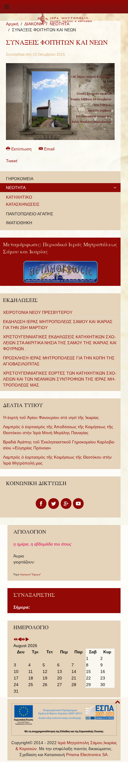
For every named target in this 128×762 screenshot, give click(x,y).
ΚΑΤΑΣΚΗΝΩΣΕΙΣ (23, 204)
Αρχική (12, 23)
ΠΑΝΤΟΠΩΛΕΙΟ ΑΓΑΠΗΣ (29, 213)
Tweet (11, 160)
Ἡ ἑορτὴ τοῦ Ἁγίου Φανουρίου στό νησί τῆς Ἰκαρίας (51, 417)
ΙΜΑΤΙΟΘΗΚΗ (19, 222)
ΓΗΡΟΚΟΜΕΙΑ (19, 178)
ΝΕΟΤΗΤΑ (16, 187)
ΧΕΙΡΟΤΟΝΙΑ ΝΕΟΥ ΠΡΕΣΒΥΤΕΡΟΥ (37, 312)
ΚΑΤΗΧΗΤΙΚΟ (19, 197)
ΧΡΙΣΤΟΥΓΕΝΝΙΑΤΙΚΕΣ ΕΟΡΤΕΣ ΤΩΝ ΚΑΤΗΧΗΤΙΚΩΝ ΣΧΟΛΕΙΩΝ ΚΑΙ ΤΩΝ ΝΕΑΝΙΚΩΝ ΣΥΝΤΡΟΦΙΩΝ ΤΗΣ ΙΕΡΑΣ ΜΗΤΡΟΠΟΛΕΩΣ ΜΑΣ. (59, 379)
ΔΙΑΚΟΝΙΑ (34, 23)
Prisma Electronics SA (86, 754)
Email (48, 149)
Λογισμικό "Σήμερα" (30, 574)
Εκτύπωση (21, 149)
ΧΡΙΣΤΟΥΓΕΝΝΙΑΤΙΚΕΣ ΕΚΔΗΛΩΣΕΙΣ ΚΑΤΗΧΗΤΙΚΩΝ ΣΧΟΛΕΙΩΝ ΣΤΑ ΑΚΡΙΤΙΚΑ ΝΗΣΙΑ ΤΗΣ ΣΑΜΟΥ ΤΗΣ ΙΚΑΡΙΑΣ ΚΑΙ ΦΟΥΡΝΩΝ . (59, 342)
